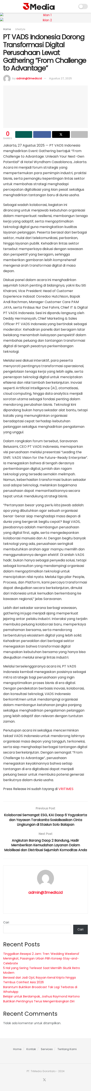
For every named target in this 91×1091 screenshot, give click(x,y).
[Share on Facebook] (42, 134)
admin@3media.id (29, 78)
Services (47, 1049)
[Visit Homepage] (39, 6)
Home (7, 29)
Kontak (31, 1049)
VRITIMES (65, 788)
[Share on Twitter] (61, 134)
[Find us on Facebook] (39, 1080)
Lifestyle (20, 29)
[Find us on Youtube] (49, 1080)
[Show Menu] (5, 6)
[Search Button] (72, 6)
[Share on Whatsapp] (23, 134)
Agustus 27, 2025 (60, 78)
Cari (6, 922)
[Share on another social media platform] (79, 134)
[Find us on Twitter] (44, 1080)
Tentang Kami (67, 1049)
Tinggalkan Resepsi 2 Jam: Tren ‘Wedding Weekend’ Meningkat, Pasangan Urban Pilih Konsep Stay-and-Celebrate (41, 958)
